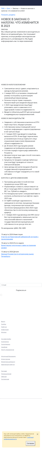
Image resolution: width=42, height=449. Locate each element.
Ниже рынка (6, 315)
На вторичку (5, 342)
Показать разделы (8, 15)
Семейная (4, 347)
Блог (9, 8)
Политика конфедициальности (10, 419)
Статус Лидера (16, 429)
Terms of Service (5, 426)
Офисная (4, 376)
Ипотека (3, 332)
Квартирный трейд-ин (8, 364)
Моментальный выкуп (8, 362)
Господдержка (5, 344)
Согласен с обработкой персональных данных (20, 295)
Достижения (6, 388)
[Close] (37, 434)
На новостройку (6, 339)
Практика (5, 390)
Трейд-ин (4, 327)
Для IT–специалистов (7, 350)
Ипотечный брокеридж (8, 356)
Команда (5, 385)
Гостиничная (5, 379)
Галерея (4, 393)
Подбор (3, 324)
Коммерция (6, 309)
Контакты (5, 396)
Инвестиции (5, 329)
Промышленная (6, 374)
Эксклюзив (5, 312)
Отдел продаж (5, 359)
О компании (6, 382)
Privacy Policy (29, 424)
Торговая (4, 371)
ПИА (3, 8)
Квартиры (5, 307)
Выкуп (3, 321)
